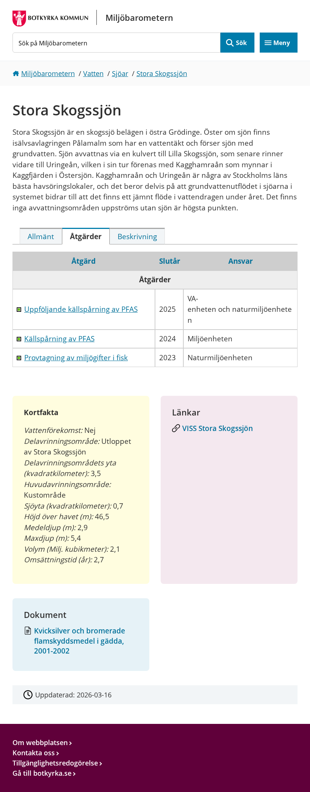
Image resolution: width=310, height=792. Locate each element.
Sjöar (120, 73)
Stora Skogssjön (161, 73)
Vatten (93, 73)
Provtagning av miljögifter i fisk (76, 358)
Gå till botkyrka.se (41, 773)
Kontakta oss (33, 752)
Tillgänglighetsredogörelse (55, 762)
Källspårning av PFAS (59, 339)
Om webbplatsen (40, 742)
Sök (241, 43)
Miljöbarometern (48, 73)
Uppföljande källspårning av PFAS (81, 309)
